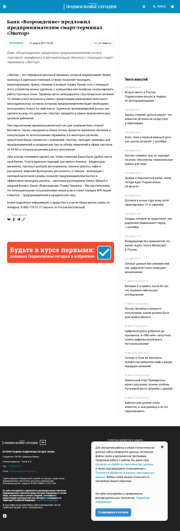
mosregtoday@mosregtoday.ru (22, 471)
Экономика (16, 43)
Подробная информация (47, 500)
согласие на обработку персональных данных (124, 464)
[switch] (174, 7)
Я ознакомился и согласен (113, 512)
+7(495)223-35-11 (15, 466)
